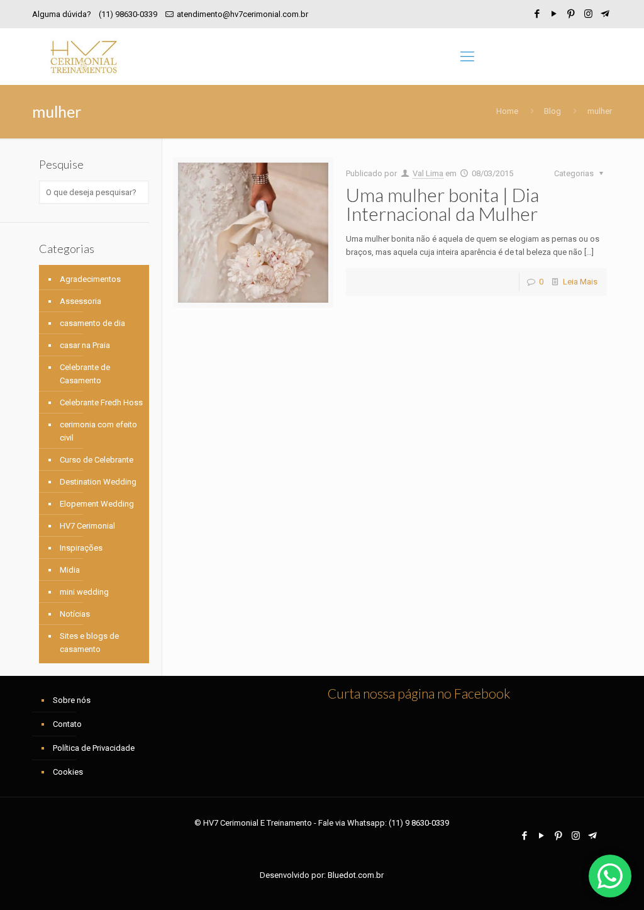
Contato (67, 724)
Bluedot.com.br (356, 875)
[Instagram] (588, 14)
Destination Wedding (98, 481)
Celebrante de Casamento (85, 373)
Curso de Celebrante (96, 459)
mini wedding (84, 592)
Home (507, 111)
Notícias (75, 614)
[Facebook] (537, 14)
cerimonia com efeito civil (98, 431)
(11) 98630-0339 (128, 14)
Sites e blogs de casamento (89, 642)
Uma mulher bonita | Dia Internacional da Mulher (442, 204)
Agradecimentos (90, 279)
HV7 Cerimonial (87, 526)
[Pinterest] (571, 14)
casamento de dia (92, 323)
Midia (70, 570)
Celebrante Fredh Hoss (101, 402)
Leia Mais (580, 281)
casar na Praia (85, 345)
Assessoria (80, 301)
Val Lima (428, 173)
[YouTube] (554, 14)
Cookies (68, 772)
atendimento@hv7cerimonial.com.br (242, 14)
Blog (552, 111)
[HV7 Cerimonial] (84, 56)
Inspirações (81, 548)
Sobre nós (72, 700)
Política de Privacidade (94, 748)
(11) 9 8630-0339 (419, 823)
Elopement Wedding (97, 503)
